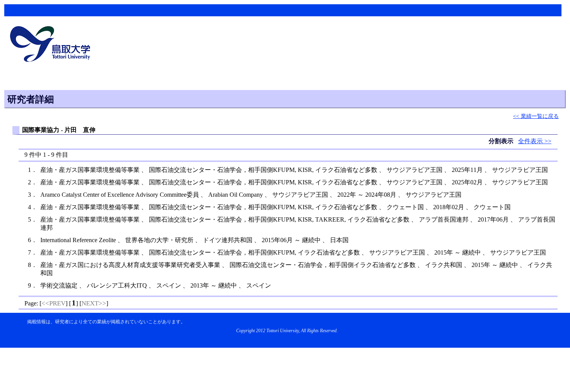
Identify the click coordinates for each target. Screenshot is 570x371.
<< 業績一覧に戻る (536, 116)
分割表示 (502, 141)
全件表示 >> (534, 141)
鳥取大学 (52, 45)
